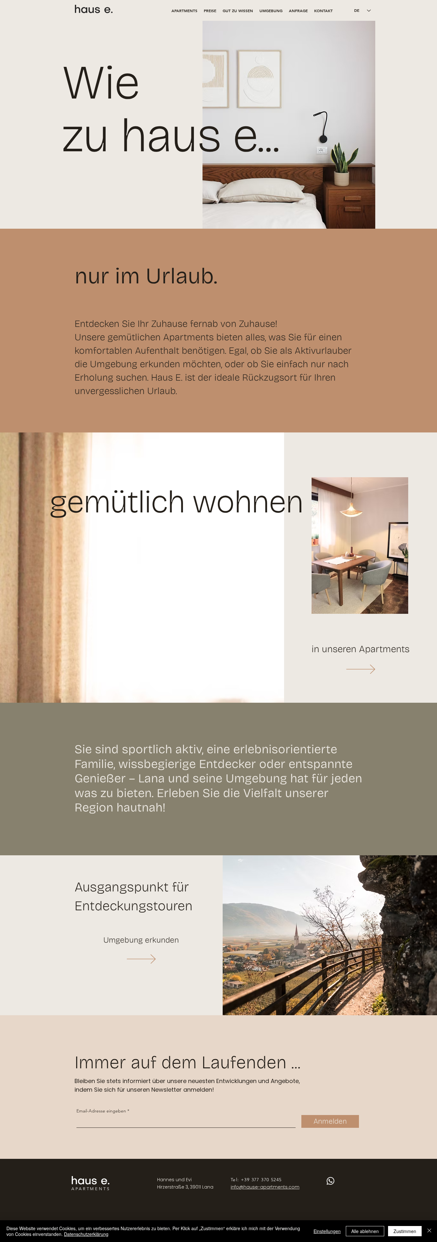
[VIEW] (360, 669)
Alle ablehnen (365, 1231)
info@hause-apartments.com (265, 1187)
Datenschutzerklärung (86, 1234)
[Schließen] (429, 1231)
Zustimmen (404, 1231)
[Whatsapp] (330, 1181)
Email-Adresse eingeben (101, 1111)
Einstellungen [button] (327, 1231)
